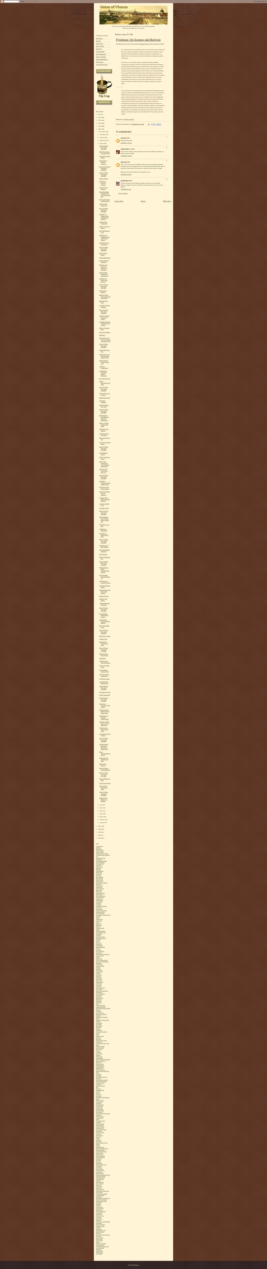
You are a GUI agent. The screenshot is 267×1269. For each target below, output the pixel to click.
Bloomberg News (99, 879)
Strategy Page (99, 1188)
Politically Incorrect (100, 1126)
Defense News (99, 925)
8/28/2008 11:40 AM (126, 156)
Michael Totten (99, 1210)
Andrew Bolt (98, 884)
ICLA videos (98, 1011)
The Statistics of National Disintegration (104, 717)
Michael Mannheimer (102, 59)
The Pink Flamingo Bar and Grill (103, 1113)
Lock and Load (99, 1053)
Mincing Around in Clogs (104, 328)
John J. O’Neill (100, 46)
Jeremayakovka (99, 1026)
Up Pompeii (98, 1217)
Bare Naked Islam (99, 871)
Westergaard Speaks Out (104, 558)
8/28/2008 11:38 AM (126, 143)
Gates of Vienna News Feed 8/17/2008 (103, 609)
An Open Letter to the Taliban (104, 434)
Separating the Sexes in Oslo (104, 157)
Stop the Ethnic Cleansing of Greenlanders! (103, 274)
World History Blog (100, 1245)
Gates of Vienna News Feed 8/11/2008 (103, 774)
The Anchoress (99, 859)
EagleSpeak (98, 939)
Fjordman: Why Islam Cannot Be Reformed (104, 499)
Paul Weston (99, 38)
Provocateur (98, 1137)
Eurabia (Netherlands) (100, 947)
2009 (99, 126)
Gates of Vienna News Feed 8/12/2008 (103, 739)
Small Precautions (100, 1179)
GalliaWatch (98, 969)
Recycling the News (104, 379)
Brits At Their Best (100, 888)
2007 (99, 826)
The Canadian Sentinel (100, 896)
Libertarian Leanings (100, 1046)
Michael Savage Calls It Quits (103, 654)
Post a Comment (123, 193)
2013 (99, 114)
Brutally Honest (99, 894)
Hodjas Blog (98, 999)
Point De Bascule (99, 1118)
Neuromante (98, 1078)
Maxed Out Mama (100, 1064)
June (101, 808)
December (103, 131)
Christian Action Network (101, 906)
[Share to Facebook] (158, 124)
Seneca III (98, 49)
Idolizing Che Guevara (102, 764)
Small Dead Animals (100, 1177)
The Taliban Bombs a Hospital (104, 550)
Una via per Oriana (100, 1215)
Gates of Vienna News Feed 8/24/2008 (103, 389)
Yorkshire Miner (99, 1250)
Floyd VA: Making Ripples (102, 960)
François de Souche (100, 966)
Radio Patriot (99, 1141)
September (103, 140)
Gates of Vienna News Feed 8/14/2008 (103, 687)
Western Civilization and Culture (103, 1234)
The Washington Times (101, 1230)
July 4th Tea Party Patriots (101, 1031)
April (101, 814)
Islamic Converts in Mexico (104, 227)
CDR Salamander (99, 900)
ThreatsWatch (98, 1202)
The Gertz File (99, 979)
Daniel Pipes (98, 1115)
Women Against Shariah (101, 1243)
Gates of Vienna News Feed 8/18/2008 (103, 563)
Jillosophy (98, 1028)
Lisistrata (98, 1050)
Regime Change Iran (100, 1150)
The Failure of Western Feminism (103, 162)
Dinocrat (97, 929)
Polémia (97, 1119)
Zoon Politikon (99, 1253)
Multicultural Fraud (104, 398)
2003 (99, 838)
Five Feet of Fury (99, 955)
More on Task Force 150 (104, 438)
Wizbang (98, 1242)
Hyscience (98, 1009)
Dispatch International (100, 931)
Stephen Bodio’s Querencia (101, 882)
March (101, 817)
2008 (99, 129)
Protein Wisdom (99, 1135)
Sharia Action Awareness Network (103, 1175)
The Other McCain (100, 1104)
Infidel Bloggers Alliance (101, 1014)
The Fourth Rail (99, 964)
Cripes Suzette (99, 920)
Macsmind (98, 1055)
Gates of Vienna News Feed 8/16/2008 (103, 631)
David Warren (99, 1229)
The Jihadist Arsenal (104, 692)
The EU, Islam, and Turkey (104, 458)
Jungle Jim (124, 162)
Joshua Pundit (99, 1030)
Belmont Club (99, 872)
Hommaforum (99, 1002)
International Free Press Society (102, 1020)
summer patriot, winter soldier (102, 1191)
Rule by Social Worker (103, 254)
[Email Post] (148, 124)
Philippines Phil (99, 1112)
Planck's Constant (99, 1116)
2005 (99, 832)
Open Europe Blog (100, 1100)
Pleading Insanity (104, 596)
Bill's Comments (99, 877)
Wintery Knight (99, 1240)
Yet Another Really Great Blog (102, 1246)
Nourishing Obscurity (100, 1085)
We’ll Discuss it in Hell (104, 525)
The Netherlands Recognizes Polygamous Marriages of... (104, 747)
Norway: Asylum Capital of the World (103, 424)
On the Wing (98, 1094)
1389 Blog (98, 847)
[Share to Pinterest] (160, 124)
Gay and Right (99, 972)
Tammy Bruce (99, 891)
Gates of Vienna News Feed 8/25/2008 (103, 345)
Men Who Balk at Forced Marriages (104, 769)
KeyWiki (98, 1033)
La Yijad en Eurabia (100, 1248)
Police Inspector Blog (100, 1120)
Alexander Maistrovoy (102, 65)
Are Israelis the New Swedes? (104, 734)
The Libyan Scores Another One (104, 675)
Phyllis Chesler (99, 901)
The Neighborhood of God (101, 1077)
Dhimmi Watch (144, 44)
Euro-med (98, 948)
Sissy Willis (98, 1236)
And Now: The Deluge (103, 599)
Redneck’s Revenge (100, 1147)
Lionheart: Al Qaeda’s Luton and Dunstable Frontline (103, 217)
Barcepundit (98, 869)
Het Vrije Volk (99, 995)
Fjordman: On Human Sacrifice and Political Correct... (104, 237)
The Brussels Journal (100, 893)
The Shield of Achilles (100, 1176)
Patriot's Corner (99, 1107)
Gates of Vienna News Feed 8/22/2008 (103, 448)
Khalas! (97, 1034)
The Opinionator (99, 1101)
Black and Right (99, 878)
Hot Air (97, 1004)
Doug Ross (98, 1161)
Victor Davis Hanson (100, 993)
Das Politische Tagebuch (101, 1129)
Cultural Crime (103, 639)
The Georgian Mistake (103, 291)
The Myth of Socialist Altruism (102, 183)
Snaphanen (98, 1180)
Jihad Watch (98, 1027)
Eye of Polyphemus (100, 951)
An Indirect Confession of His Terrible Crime (104, 482)
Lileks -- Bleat (99, 1049)
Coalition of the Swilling (101, 910)
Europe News (98, 950)
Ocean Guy (98, 1091)
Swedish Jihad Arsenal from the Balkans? (104, 621)
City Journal (98, 907)
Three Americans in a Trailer (104, 394)
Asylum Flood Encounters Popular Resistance (103, 373)
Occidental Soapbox (100, 1090)
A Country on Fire (104, 508)
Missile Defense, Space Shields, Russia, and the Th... (104, 519)
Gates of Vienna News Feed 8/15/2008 (103, 649)
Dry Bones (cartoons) (100, 936)
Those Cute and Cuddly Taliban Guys (104, 362)
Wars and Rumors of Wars (104, 779)
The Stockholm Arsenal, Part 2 (104, 671)
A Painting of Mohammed (103, 530)
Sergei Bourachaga (101, 54)
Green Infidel (98, 985)
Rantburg (98, 1144)
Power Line (98, 1134)
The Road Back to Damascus (104, 261)
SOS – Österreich (99, 1183)
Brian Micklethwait (100, 1066)
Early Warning (103, 554)
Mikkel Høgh (99, 1001)
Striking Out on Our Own (104, 351)
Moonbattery (98, 1075)
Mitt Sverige (98, 1074)
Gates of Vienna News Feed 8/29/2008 (103, 210)
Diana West (98, 1233)
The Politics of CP (100, 1128)
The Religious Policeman (101, 1151)
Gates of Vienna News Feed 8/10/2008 (103, 793)
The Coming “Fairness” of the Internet (104, 705)
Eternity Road (99, 944)
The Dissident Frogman (101, 932)
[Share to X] (156, 124)
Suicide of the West (100, 1189)
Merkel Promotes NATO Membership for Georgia (104, 570)
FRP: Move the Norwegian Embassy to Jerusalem (103, 267)
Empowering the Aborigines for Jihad (103, 759)
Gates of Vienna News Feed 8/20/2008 (103, 512)
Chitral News (98, 904)
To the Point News (100, 1208)
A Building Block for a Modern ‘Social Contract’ (104, 323)
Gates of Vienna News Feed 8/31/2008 (103, 147)
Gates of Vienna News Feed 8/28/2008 (103, 249)
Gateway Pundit (99, 970)
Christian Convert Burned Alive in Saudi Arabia (104, 711)
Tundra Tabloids (99, 1212)
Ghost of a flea (99, 980)
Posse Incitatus (99, 1131)
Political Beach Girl (100, 1123)
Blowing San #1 (99, 881)
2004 (99, 835)
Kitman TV (98, 1037)
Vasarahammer (99, 1223)
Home (143, 201)
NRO (97, 1087)
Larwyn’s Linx (99, 1042)
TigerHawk (98, 1205)
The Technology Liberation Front (103, 1198)
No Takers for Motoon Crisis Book (103, 535)
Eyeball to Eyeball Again (104, 666)
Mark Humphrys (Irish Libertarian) (103, 1008)
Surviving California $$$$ (101, 1194)
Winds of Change (99, 1237)
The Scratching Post (100, 1170)
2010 (99, 123)
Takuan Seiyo (99, 44)
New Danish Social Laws (104, 231)
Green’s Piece (98, 986)
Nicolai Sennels (100, 51)
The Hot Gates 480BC (100, 1005)
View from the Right (100, 1224)
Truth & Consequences (101, 1211)
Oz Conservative (99, 1106)
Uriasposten (98, 1220)
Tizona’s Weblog (99, 1207)
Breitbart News (99, 887)
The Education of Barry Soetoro (103, 546)
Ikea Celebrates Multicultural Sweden (103, 615)
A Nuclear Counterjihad (103, 367)
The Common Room (100, 912)
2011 (99, 120)
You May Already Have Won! (104, 406)
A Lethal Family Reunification (103, 682)
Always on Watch (99, 852)
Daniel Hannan (99, 992)
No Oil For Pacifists (100, 1083)
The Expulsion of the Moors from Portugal (104, 591)
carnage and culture (100, 897)
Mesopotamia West (100, 1065)
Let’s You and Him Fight (104, 504)
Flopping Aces (99, 958)
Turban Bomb (99, 1214)
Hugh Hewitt (98, 996)
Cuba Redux (102, 658)
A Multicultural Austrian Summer (104, 662)
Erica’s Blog (98, 942)
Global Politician (99, 982)
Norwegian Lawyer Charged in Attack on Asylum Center (105, 339)
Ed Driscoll (98, 935)
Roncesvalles (98, 1158)
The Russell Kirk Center (101, 1164)
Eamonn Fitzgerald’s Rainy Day (102, 954)
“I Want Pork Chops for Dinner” (104, 604)
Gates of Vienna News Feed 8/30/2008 (103, 174)
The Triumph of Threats (103, 453)
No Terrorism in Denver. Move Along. (103, 729)
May (101, 811)
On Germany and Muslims (103, 430)
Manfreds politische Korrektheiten (103, 1059)
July (101, 805)
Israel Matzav (98, 1024)
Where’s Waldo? (103, 179)
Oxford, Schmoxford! (104, 695)
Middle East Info (99, 1068)
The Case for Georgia (105, 783)
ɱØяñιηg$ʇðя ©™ (126, 149)
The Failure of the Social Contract (104, 488)
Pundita (97, 1138)
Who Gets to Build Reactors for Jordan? (104, 317)
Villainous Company (100, 1226)
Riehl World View (99, 1153)
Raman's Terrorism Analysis (102, 1142)
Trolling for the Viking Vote (103, 204)
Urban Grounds (99, 1218)
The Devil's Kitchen (100, 928)
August (102, 143)
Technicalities (99, 1196)
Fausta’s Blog (99, 953)
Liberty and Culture (100, 1047)
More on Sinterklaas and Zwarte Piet (104, 200)
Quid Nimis (98, 1139)
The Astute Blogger (100, 863)
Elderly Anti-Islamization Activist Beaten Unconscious (104, 464)
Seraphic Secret (99, 1172)
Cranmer (97, 917)
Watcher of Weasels (100, 1231)
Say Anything (99, 1167)
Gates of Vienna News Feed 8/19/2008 (103, 541)
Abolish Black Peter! (104, 258)
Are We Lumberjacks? (100, 862)
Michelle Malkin (99, 1058)
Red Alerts (98, 1145)
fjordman (98, 957)
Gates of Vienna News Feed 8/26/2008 (103, 311)
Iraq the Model (99, 1023)
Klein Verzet (98, 1039)
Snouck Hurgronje (100, 1182)
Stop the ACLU (99, 1186)
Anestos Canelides (101, 57)
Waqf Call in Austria (104, 636)
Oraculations (98, 1103)
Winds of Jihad (99, 1239)
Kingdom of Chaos (100, 1036)
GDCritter (98, 973)
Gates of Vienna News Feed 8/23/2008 (103, 411)
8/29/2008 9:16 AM (126, 189)
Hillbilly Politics (99, 998)
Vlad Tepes (98, 1227)
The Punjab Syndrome (102, 401)
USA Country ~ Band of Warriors (103, 1221)
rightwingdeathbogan (100, 1157)
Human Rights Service (100, 1007)
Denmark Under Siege (103, 302)
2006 (99, 829)
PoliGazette (98, 1122)
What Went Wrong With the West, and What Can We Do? (104, 194)
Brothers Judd (99, 890)
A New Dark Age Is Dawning (102, 1080)
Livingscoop (98, 1052)
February (102, 820)
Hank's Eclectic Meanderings (102, 990)
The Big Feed (99, 874)
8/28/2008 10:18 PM (126, 174)
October (102, 137)
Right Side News (99, 1154)
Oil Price (98, 1093)
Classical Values (99, 909)
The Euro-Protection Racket (104, 586)
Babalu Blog (98, 868)
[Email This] (152, 124)
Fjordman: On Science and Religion (138, 39)
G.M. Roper (98, 1160)
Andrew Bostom (99, 885)
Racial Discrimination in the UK (104, 753)
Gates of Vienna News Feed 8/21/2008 (103, 476)
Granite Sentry (99, 983)
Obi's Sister (98, 1088)
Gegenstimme (99, 974)
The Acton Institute (100, 850)
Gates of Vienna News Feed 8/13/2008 (103, 699)
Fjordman (123, 138)
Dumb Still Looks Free (101, 938)
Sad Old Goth (99, 1166)
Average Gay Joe (99, 866)
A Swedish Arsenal (104, 679)
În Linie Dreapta (99, 846)
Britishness (102, 335)
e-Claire (97, 941)
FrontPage (98, 967)
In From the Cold (99, 1012)
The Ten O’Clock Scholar (101, 1199)
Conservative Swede (100, 913)
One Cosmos (98, 1096)
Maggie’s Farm (99, 1056)
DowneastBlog (99, 934)
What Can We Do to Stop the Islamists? (104, 493)
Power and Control (100, 1132)
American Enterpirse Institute (102, 853)
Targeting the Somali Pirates (105, 443)
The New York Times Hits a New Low (103, 470)
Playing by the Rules (104, 332)
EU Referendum (99, 945)
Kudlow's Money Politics (101, 1040)
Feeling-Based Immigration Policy (103, 787)
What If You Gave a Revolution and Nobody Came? (104, 356)
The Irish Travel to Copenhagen (104, 243)
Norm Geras (98, 976)
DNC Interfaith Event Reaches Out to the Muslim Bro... (104, 418)
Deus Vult (98, 926)
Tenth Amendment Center (101, 1201)
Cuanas (97, 922)
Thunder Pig (98, 1204)
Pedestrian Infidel (99, 1109)
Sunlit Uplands (99, 1192)
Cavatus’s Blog (99, 898)
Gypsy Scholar (99, 989)
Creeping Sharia (99, 919)
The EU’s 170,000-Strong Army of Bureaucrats (104, 723)
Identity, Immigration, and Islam (104, 383)
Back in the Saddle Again (104, 626)
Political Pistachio (100, 1125)
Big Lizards (98, 875)
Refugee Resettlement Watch (102, 1148)
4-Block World (99, 849)
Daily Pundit (98, 923)
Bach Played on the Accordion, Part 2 (104, 152)
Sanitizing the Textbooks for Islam (103, 643)
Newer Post (119, 201)
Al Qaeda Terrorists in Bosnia (104, 306)
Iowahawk (98, 1021)
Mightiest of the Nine (100, 1069)
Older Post (167, 201)
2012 (99, 117)
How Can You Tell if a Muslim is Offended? (104, 168)
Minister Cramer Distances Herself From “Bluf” (104, 296)
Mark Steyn (98, 1185)
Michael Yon (98, 1249)
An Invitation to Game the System (104, 582)
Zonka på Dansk (99, 1252)
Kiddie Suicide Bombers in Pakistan (103, 799)
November (103, 134)
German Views (99, 977)
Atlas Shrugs (98, 865)
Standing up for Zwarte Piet (103, 223)
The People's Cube (100, 1110)
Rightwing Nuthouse (100, 1156)
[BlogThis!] (154, 124)
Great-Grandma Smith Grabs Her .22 (104, 576)
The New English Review (101, 1081)
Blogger (137, 1265)
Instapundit (98, 1015)
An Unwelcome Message (103, 188)
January (102, 822)
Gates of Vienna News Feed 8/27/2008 (103, 286)
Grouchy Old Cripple (100, 988)
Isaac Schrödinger (99, 1169)
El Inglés (98, 41)
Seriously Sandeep (100, 1173)
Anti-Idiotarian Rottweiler (101, 861)
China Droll (98, 903)
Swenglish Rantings (100, 1195)
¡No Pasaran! (98, 1084)
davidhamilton (125, 180)
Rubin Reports (99, 1163)
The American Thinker (100, 858)
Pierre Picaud (99, 62)
